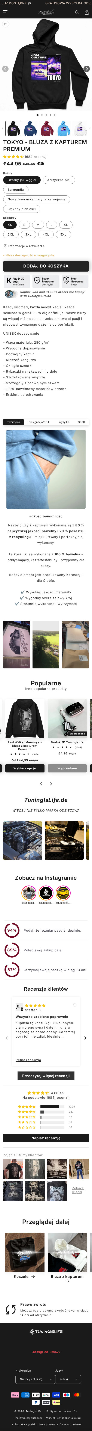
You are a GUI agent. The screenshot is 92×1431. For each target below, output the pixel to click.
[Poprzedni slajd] (6, 1038)
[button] (77, 12)
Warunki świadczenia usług (63, 1417)
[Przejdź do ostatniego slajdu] (41, 783)
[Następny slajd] (51, 783)
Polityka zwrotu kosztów (62, 1411)
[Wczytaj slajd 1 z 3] (46, 115)
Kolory (7, 173)
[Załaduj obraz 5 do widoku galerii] (80, 128)
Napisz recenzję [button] (46, 1138)
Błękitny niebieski (22, 209)
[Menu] (5, 12)
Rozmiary (9, 217)
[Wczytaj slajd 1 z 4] (50, 115)
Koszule (22, 1276)
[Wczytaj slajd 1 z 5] (55, 115)
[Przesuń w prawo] (89, 128)
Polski (64, 1379)
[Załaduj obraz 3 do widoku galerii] (46, 128)
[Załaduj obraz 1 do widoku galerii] (13, 128)
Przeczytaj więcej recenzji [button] (46, 1076)
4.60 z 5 (57, 1093)
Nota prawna (47, 1424)
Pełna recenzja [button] (28, 1060)
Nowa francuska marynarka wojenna (37, 199)
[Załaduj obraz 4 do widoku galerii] (63, 128)
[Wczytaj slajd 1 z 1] (37, 115)
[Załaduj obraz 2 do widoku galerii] (29, 128)
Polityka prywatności (28, 1417)
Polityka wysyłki (25, 1424)
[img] (35, 1005)
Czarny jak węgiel (22, 180)
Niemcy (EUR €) (31, 1379)
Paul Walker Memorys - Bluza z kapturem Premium (25, 745)
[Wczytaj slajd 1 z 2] (42, 115)
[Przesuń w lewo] (2, 128)
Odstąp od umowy (46, 1352)
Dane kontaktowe (70, 1424)
